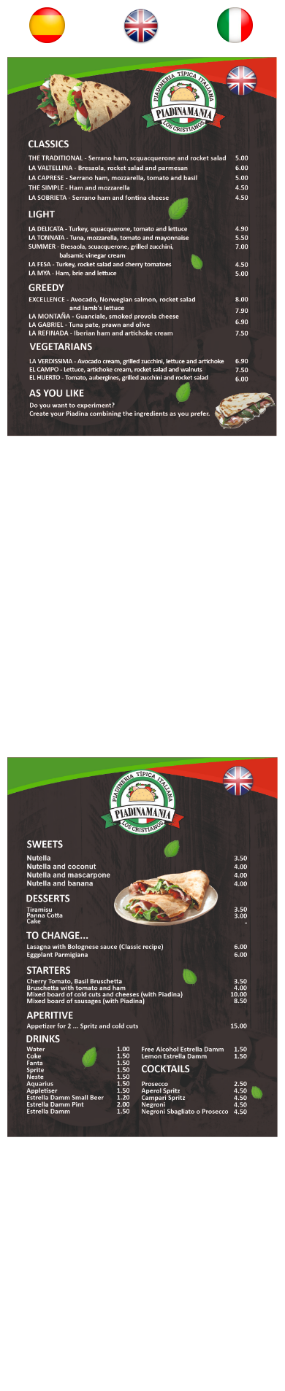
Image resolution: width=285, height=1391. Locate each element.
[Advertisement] (142, 600)
